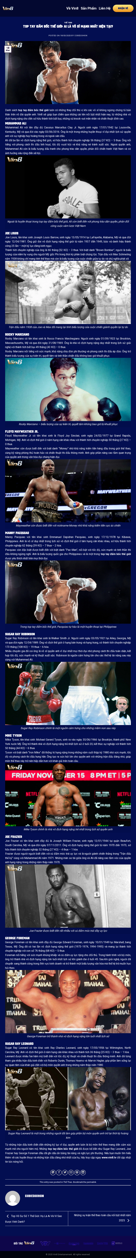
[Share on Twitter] (65, 1172)
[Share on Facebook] (59, 1172)
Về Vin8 (72, 8)
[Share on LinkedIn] (83, 1172)
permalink (91, 1182)
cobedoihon (80, 36)
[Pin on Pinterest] (77, 1172)
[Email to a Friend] (71, 1172)
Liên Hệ (104, 8)
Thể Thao (68, 22)
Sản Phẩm (89, 8)
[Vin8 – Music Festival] (7, 8)
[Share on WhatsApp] (53, 1172)
